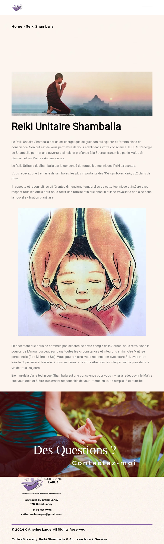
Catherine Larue (38, 529)
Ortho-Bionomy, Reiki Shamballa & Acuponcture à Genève (59, 539)
